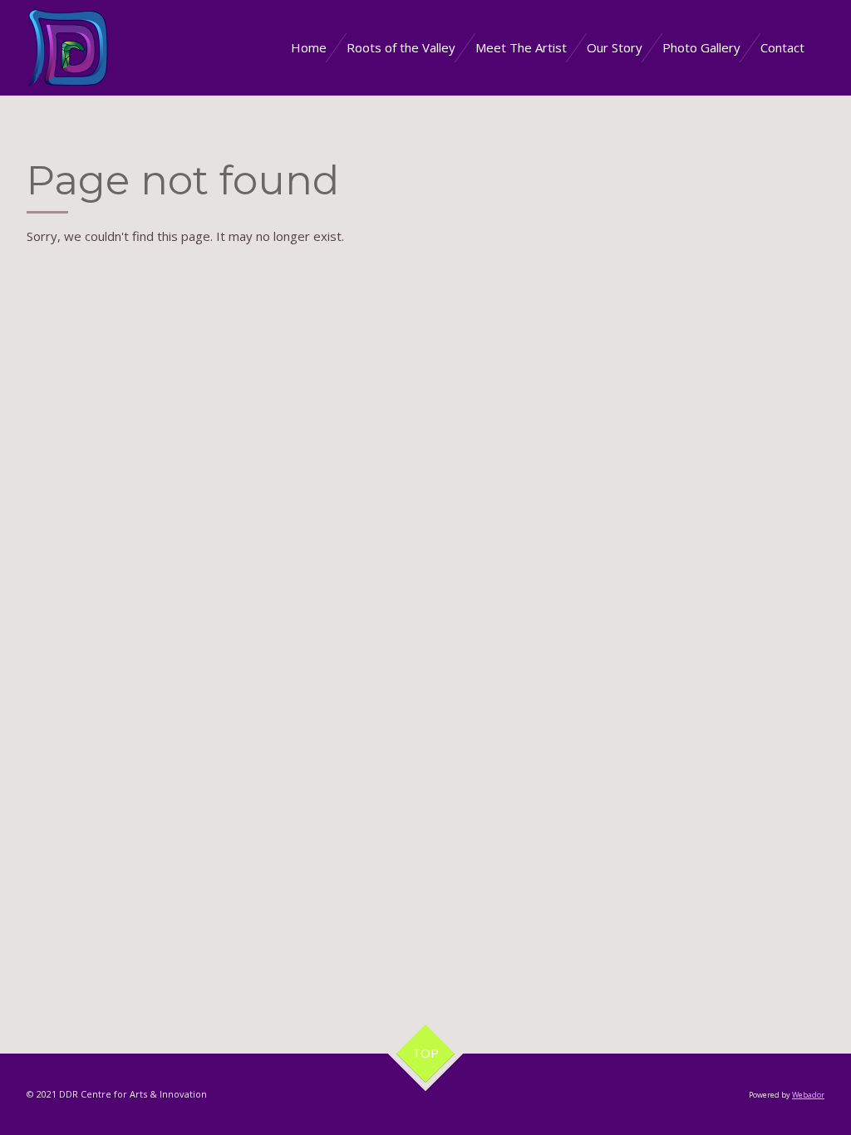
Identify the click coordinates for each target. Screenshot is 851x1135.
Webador (808, 1094)
